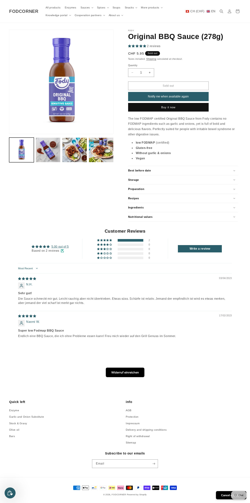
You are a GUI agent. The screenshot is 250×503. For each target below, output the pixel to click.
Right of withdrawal (138, 436)
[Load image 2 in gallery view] (48, 150)
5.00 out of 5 (60, 246)
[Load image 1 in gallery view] (21, 150)
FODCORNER (119, 494)
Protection (132, 416)
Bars (12, 436)
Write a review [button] (200, 248)
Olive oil (14, 429)
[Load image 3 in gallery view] (74, 150)
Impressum (133, 423)
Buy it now (168, 107)
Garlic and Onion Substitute (26, 416)
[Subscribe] (154, 463)
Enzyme (14, 410)
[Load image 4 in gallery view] (101, 150)
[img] (27, 278)
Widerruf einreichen (125, 372)
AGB (128, 410)
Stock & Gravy (18, 423)
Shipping (151, 59)
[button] (86, 7)
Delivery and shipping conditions (146, 429)
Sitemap (131, 442)
